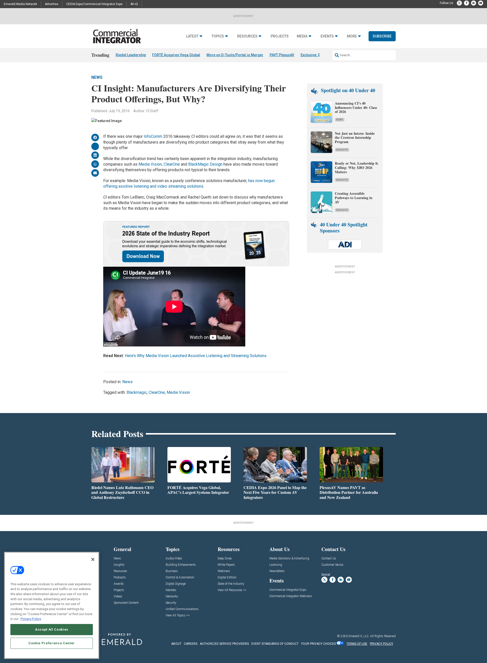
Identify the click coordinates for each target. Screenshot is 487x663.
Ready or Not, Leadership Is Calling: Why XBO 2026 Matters (356, 167)
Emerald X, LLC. (359, 636)
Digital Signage (176, 584)
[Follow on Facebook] (466, 3)
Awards (119, 584)
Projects (280, 36)
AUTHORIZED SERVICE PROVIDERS (224, 644)
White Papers (226, 565)
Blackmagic (137, 392)
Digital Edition (227, 577)
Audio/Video (174, 558)
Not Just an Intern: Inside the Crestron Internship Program (355, 138)
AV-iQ (134, 4)
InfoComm (153, 136)
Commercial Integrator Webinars (290, 596)
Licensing (275, 565)
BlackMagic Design (205, 164)
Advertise (51, 4)
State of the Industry (231, 584)
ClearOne (172, 164)
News (96, 77)
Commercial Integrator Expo (287, 590)
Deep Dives (225, 558)
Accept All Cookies (51, 629)
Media (302, 36)
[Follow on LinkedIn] (473, 3)
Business (172, 571)
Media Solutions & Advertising (289, 558)
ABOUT (176, 644)
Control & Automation (180, 577)
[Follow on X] (459, 3)
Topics (218, 36)
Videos (118, 596)
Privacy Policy (31, 619)
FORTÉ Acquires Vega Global (176, 55)
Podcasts (120, 577)
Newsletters (277, 571)
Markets (171, 590)
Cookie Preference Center (51, 643)
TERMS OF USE (356, 644)
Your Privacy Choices (318, 644)
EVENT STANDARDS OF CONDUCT (275, 644)
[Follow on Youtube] (480, 3)
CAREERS (190, 644)
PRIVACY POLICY (381, 644)
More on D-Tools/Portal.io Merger (234, 55)
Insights (342, 149)
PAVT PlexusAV (282, 55)
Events (327, 36)
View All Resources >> (232, 590)
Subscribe (382, 36)
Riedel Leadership (131, 55)
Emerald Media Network (20, 4)
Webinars (224, 571)
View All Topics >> (178, 615)
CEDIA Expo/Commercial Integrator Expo (94, 4)
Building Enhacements (181, 565)
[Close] (92, 559)
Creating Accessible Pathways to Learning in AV (353, 198)
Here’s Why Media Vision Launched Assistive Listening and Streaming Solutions (196, 355)
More (352, 36)
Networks (172, 596)
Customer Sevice (332, 565)
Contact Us (328, 558)
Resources (247, 36)
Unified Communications (182, 609)
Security (171, 602)
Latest (192, 36)
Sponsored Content (126, 602)
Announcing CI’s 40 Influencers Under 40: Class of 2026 (356, 107)
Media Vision (150, 164)
